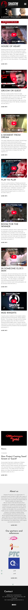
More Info (4, 64)
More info (4, 475)
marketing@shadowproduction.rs (15, 600)
